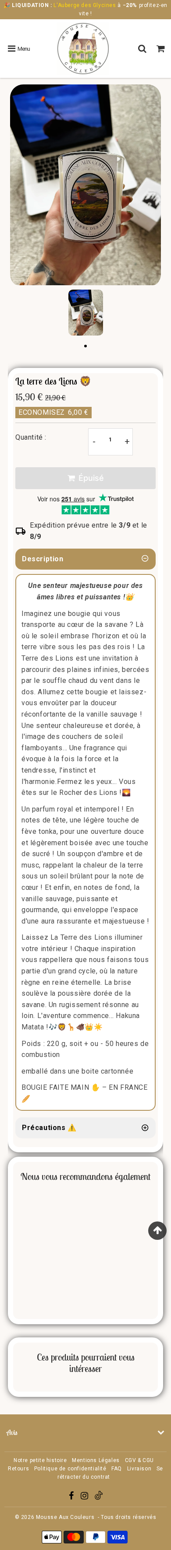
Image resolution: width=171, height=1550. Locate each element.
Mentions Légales (96, 1460)
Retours (18, 1469)
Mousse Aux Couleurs (65, 1517)
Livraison (139, 1469)
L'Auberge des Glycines (85, 5)
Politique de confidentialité (70, 1469)
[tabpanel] (85, 312)
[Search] (143, 48)
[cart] (162, 48)
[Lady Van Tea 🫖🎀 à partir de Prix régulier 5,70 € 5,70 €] (16, 1250)
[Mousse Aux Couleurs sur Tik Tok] (98, 1498)
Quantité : (30, 437)
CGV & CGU (139, 1460)
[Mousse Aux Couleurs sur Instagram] (85, 1497)
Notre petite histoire (40, 1460)
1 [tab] (85, 346)
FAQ (116, 1469)
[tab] (85, 1127)
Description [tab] (43, 559)
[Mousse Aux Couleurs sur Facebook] (72, 1497)
